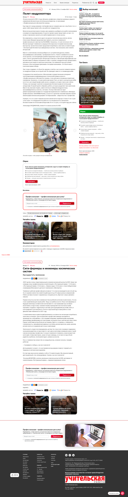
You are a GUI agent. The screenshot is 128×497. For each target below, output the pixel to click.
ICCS (52, 462)
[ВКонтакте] (32, 278)
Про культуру (26, 460)
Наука (24, 458)
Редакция (53, 456)
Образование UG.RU (57, 406)
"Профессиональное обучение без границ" (39, 213)
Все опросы (26, 190)
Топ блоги (83, 62)
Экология (25, 463)
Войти (101, 2)
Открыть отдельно (84, 153)
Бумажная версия (41, 478)
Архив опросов (83, 154)
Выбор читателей (90, 9)
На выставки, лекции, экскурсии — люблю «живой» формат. (41, 174)
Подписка (75, 2)
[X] (36, 278)
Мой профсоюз (40, 471)
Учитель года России (41, 462)
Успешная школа (40, 456)
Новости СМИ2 (6, 255)
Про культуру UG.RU (57, 232)
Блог (55, 2)
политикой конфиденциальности (41, 206)
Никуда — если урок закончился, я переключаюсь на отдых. (41, 178)
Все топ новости (83, 55)
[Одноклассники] (34, 278)
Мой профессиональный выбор (32, 9)
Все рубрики (25, 478)
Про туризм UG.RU (29, 232)
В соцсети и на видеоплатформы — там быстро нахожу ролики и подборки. (45, 170)
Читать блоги (86, 106)
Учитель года (26, 469)
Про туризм (25, 467)
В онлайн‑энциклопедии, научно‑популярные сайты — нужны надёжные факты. (46, 172)
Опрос (82, 111)
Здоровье (25, 474)
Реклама (53, 458)
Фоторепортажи (55, 464)
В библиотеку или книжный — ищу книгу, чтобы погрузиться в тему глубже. (45, 176)
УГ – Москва (39, 469)
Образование (26, 456)
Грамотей (25, 470)
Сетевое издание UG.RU (42, 467)
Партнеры (53, 460)
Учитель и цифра (26, 476)
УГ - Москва (31, 17)
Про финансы (26, 472)
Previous (25, 130)
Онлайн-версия (40, 480)
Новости (48, 2)
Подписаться (67, 203)
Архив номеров (64, 2)
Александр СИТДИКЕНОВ (61, 213)
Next (75, 130)
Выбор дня (25, 465)
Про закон (25, 462)
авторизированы (54, 246)
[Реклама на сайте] (122, 493)
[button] (27, 251)
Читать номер (73, 9)
